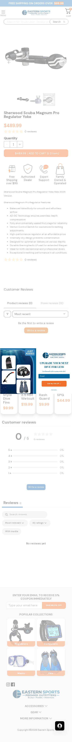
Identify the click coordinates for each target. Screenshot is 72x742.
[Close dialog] (69, 350)
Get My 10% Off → (54, 383)
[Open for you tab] (59, 725)
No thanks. (54, 390)
